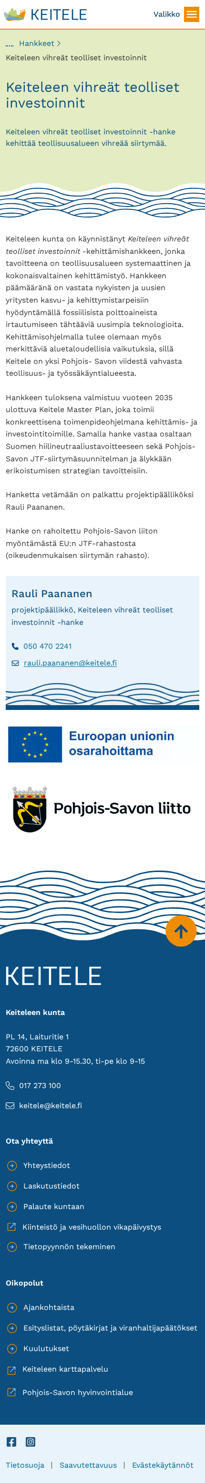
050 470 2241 (41, 646)
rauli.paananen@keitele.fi (64, 663)
